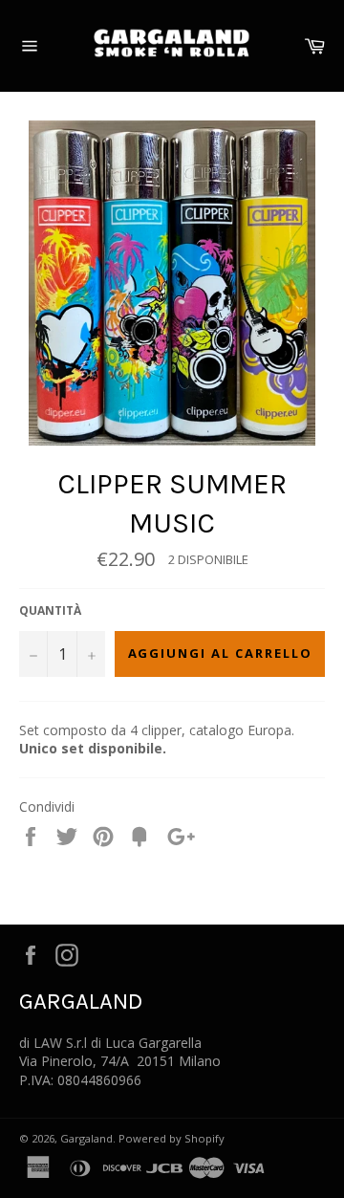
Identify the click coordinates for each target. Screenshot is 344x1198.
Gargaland (86, 1138)
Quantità (50, 611)
